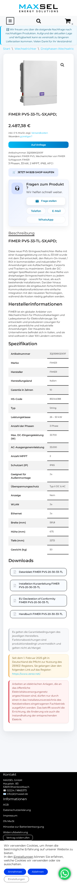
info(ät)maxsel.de (17, 793)
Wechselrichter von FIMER (50, 156)
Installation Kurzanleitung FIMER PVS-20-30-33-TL (39, 585)
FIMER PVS (28, 156)
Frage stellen (49, 200)
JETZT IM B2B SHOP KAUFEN (33, 172)
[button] (62, 65)
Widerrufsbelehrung (15, 832)
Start (6, 49)
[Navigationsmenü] (10, 21)
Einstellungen (23, 857)
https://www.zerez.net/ (26, 673)
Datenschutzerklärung (17, 810)
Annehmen (15, 871)
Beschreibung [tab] (21, 233)
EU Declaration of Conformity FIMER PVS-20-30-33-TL (37, 600)
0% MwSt (8, 821)
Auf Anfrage (38, 144)
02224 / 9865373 (17, 790)
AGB (6, 804)
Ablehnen (38, 871)
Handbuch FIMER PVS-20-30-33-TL (41, 613)
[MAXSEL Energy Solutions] (38, 8)
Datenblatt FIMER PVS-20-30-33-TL (41, 571)
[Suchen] (38, 20)
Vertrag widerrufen (18, 837)
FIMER (26, 159)
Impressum (10, 815)
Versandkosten (39, 133)
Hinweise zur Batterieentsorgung (23, 826)
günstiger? (26, 136)
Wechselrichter (25, 49)
